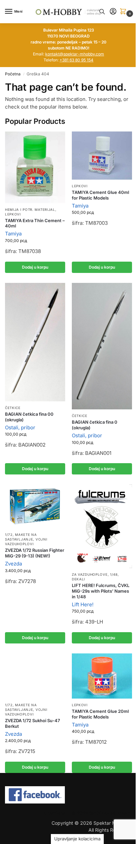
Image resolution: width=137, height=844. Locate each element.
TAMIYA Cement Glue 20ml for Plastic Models (100, 714)
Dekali (78, 579)
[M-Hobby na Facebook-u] (68, 794)
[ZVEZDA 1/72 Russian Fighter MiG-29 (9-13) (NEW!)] (35, 506)
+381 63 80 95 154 (76, 59)
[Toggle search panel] (102, 11)
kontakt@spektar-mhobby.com (74, 53)
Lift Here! (82, 604)
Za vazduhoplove (90, 574)
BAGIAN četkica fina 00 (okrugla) (29, 416)
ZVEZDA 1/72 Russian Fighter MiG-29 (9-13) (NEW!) (34, 553)
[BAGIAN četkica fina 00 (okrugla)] (35, 342)
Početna (13, 73)
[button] (124, 12)
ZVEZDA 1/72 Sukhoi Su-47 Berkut (32, 723)
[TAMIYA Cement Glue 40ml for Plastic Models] (102, 155)
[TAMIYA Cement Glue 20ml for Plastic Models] (102, 676)
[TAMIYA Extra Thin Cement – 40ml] (35, 167)
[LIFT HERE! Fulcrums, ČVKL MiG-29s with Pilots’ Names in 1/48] (102, 526)
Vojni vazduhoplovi (26, 541)
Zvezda (13, 563)
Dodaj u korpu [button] (35, 267)
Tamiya (13, 233)
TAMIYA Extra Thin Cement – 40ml (35, 223)
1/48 (114, 574)
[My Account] (113, 11)
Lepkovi (13, 214)
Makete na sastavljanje (21, 537)
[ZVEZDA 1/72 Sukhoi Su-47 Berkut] (35, 676)
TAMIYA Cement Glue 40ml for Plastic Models (100, 195)
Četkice (13, 408)
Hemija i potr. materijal (30, 209)
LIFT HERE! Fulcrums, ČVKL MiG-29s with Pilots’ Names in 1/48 (100, 591)
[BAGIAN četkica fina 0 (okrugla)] (102, 346)
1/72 (9, 535)
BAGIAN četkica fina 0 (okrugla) (94, 424)
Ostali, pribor (20, 427)
